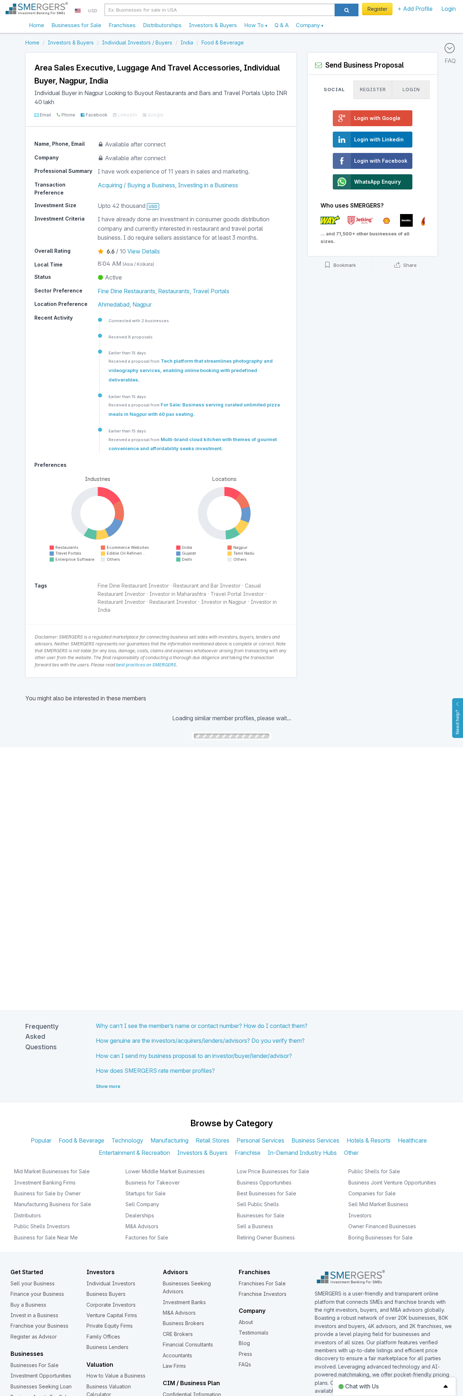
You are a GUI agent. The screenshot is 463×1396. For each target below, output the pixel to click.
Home (36, 25)
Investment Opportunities (40, 1375)
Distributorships (162, 25)
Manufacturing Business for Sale (52, 1204)
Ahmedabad (113, 304)
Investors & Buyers (213, 25)
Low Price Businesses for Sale (273, 1171)
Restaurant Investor (121, 602)
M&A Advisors (142, 1226)
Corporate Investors (111, 1305)
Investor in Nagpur (223, 602)
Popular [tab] (41, 1140)
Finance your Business (37, 1294)
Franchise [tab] (247, 1152)
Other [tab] (351, 1152)
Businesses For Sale (34, 1365)
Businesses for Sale (76, 25)
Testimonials (253, 1332)
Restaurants (174, 291)
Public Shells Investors (42, 1226)
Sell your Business (32, 1283)
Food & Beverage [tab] (81, 1140)
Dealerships (140, 1215)
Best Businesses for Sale (266, 1193)
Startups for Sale (146, 1193)
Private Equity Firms (109, 1326)
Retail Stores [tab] (212, 1140)
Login (448, 8)
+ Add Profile (415, 8)
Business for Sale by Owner (47, 1193)
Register (377, 9)
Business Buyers (106, 1294)
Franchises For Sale (262, 1283)
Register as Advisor (33, 1336)
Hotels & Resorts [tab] (369, 1140)
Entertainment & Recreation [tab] (134, 1152)
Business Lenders (107, 1347)
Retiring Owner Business (266, 1237)
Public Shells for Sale (374, 1171)
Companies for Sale (372, 1193)
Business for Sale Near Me (46, 1237)
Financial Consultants (188, 1344)
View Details (143, 251)
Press (245, 1354)
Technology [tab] (127, 1140)
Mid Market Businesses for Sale (52, 1171)
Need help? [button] (457, 722)
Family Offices (103, 1336)
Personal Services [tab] (260, 1140)
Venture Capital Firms (111, 1315)
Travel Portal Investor (237, 594)
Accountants (177, 1355)
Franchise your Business (39, 1326)
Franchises (122, 25)
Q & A (282, 25)
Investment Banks (184, 1302)
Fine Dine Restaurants (126, 291)
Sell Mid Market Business (378, 1204)
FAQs (245, 1364)
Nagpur (142, 304)
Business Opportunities (264, 1182)
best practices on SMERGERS (146, 664)
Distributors (27, 1215)
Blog (244, 1343)
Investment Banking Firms (45, 1182)
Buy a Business (28, 1305)
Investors (359, 1215)
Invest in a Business (34, 1315)
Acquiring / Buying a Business (136, 185)
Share (409, 265)
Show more (108, 1086)
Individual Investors (110, 1283)
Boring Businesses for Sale (380, 1237)
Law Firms (174, 1366)
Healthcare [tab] (412, 1140)
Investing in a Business (208, 185)
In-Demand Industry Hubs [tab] (302, 1152)
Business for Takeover (153, 1182)
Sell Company (142, 1204)
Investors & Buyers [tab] (202, 1152)
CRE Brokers (178, 1334)
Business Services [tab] (315, 1140)
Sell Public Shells (258, 1204)
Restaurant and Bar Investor (207, 585)
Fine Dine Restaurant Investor (133, 585)
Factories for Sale (147, 1237)
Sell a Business (255, 1226)
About (246, 1322)
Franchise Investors (262, 1294)
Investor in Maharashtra (177, 594)
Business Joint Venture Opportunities (392, 1182)
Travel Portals (210, 291)
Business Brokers (183, 1323)
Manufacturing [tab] (169, 1140)
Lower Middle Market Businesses (165, 1171)
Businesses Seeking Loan (41, 1386)
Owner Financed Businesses (382, 1226)
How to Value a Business (115, 1375)
